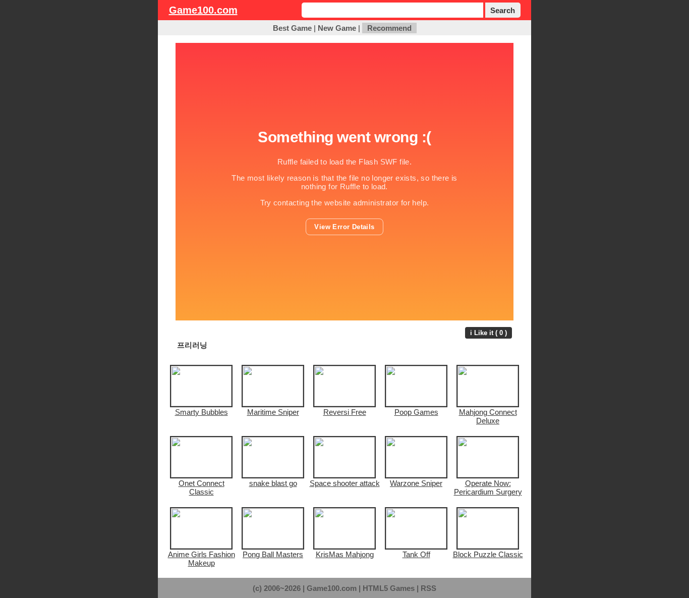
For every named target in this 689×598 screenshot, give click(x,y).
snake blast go (273, 483)
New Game (337, 28)
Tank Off (416, 554)
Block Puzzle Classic (488, 554)
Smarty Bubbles (201, 412)
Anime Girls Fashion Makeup (201, 558)
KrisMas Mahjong (345, 554)
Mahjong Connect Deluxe (488, 416)
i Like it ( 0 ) (488, 333)
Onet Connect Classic (201, 487)
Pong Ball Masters (273, 554)
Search (502, 10)
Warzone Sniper (416, 483)
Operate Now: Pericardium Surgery (488, 487)
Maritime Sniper (273, 412)
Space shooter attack (345, 483)
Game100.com (203, 10)
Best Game (292, 28)
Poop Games (416, 412)
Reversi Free (344, 412)
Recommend (389, 28)
